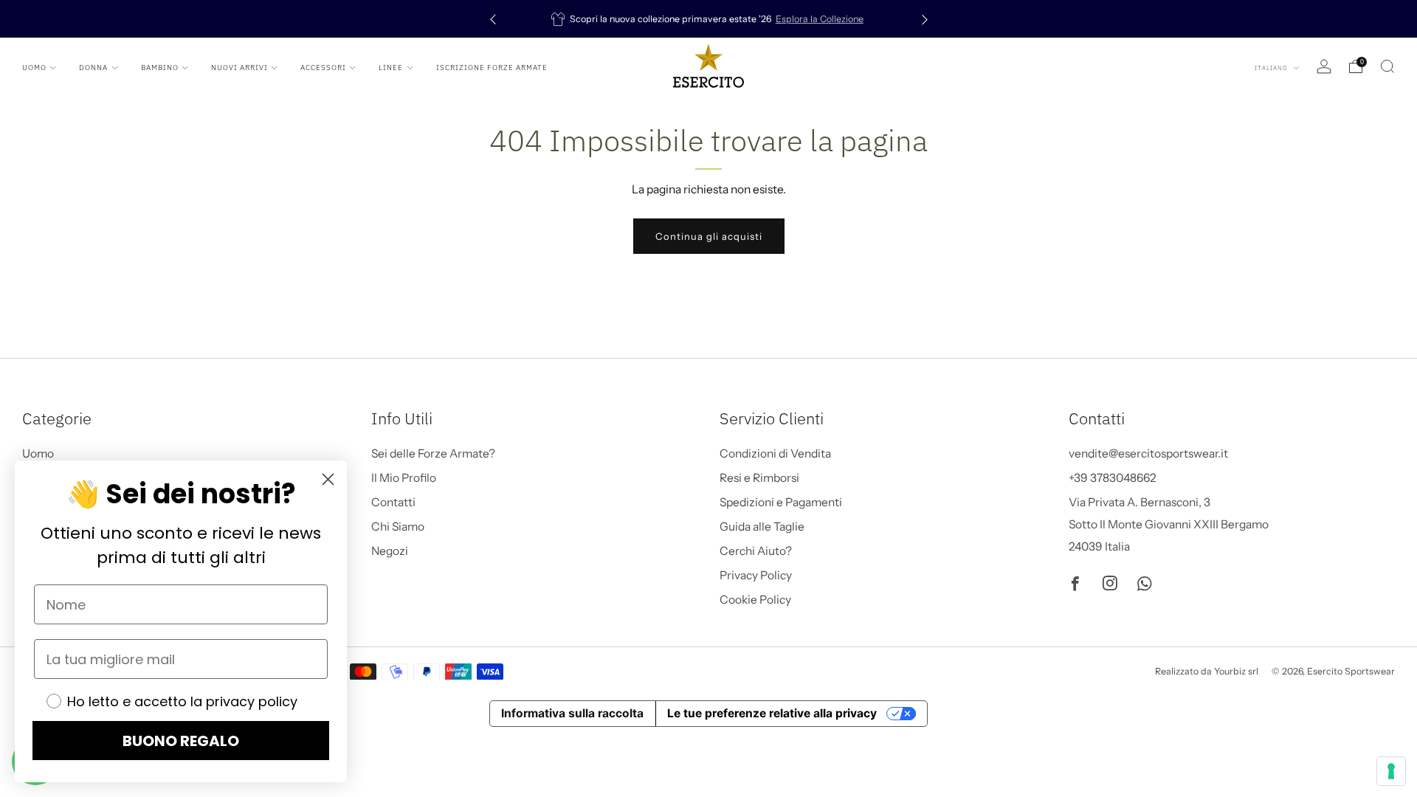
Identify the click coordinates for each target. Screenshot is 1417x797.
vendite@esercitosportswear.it (1148, 453)
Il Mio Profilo (403, 478)
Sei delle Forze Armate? (433, 453)
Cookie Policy (755, 600)
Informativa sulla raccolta (572, 713)
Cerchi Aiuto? (756, 551)
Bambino (160, 67)
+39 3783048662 (1112, 478)
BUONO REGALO (181, 741)
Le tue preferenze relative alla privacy (772, 713)
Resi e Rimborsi (759, 478)
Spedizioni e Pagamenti (781, 502)
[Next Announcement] (924, 19)
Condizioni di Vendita (775, 453)
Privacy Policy (756, 575)
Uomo (34, 67)
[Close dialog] (328, 479)
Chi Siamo (397, 527)
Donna (93, 67)
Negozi (389, 551)
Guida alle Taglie (762, 527)
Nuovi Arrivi (239, 67)
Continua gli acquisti (708, 236)
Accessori (323, 67)
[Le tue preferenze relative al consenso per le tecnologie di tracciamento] (1391, 771)
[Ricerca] (1387, 66)
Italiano (1272, 68)
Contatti (393, 502)
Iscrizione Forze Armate (492, 67)
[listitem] (709, 19)
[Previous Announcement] (493, 19)
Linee (391, 67)
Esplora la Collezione (819, 18)
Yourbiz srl (1236, 671)
